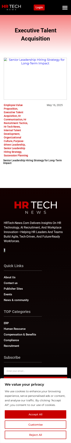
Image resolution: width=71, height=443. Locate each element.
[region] (35, 410)
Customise (35, 424)
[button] (65, 7)
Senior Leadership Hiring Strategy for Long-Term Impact (32, 162)
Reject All (35, 435)
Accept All (35, 414)
